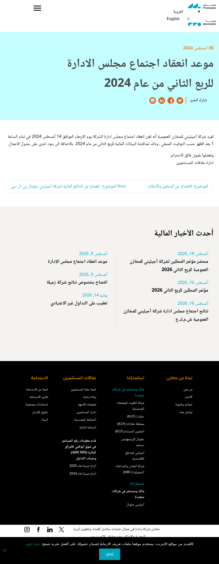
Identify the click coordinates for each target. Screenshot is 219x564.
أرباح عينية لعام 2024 (82, 474)
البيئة (45, 420)
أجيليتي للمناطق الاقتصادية (134, 456)
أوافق (110, 554)
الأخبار (188, 397)
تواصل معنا (185, 412)
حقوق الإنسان (40, 412)
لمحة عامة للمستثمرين (83, 390)
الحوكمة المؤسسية (85, 420)
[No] (5, 550)
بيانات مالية (89, 397)
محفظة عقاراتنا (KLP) (130, 424)
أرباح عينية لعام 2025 (82, 466)
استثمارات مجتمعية (37, 405)
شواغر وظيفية (183, 405)
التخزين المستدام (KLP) (129, 431)
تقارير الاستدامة (39, 397)
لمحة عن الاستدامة (37, 390)
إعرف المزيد (32, 544)
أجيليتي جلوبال (135, 505)
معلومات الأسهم (87, 405)
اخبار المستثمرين (86, 412)
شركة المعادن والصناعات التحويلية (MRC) (130, 469)
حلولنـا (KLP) (135, 417)
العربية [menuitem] (178, 11)
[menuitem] (178, 11)
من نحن (187, 390)
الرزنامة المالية (87, 427)
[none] (178, 15)
